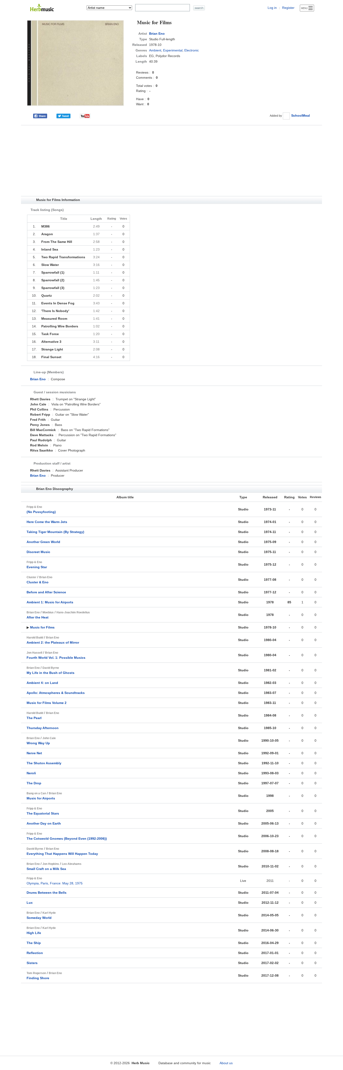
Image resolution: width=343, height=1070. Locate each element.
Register (288, 8)
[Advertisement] (172, 160)
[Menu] (307, 8)
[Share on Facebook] (40, 115)
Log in (272, 8)
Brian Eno (157, 33)
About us (226, 1063)
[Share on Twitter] (63, 115)
